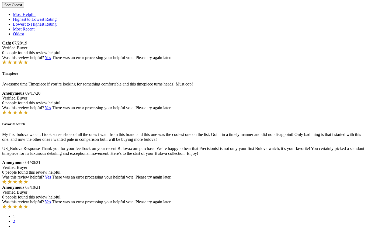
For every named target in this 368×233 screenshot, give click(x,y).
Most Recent (23, 29)
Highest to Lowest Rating (35, 19)
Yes (48, 57)
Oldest (18, 34)
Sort (13, 5)
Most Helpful (24, 14)
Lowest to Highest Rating (35, 24)
